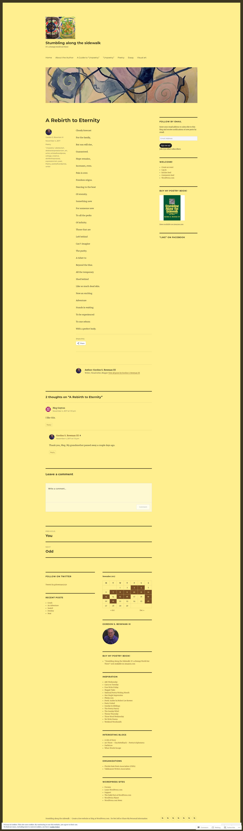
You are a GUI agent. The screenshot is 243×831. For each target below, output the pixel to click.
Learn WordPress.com (113, 790)
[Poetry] (183, 818)
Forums (108, 787)
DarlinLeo (109, 745)
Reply (49, 425)
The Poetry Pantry (112, 709)
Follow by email (170, 121)
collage (49, 156)
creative (55, 156)
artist (48, 153)
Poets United (110, 703)
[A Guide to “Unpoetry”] (173, 818)
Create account (167, 167)
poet (60, 161)
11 (141, 592)
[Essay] (189, 818)
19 (148, 597)
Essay (131, 57)
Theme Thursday (111, 714)
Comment (143, 507)
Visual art (141, 57)
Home (49, 57)
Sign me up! (165, 145)
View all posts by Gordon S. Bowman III (124, 373)
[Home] (162, 818)
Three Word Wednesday (114, 717)
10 (134, 592)
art (66, 151)
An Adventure (53, 605)
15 (120, 597)
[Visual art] (194, 818)
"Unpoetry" (50, 148)
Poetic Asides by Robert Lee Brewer (119, 701)
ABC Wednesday (111, 682)
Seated (50, 608)
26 (148, 601)
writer (48, 166)
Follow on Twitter (58, 576)
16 (127, 597)
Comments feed (167, 175)
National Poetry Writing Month (117, 693)
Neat (49, 613)
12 (148, 592)
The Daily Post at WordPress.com (118, 795)
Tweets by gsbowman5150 (56, 585)
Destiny (51, 611)
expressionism (51, 161)
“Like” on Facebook (172, 237)
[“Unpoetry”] (178, 818)
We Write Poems (111, 719)
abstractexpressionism (55, 151)
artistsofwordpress (57, 153)
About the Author (64, 57)
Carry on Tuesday (111, 685)
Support (108, 792)
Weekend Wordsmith (113, 722)
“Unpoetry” (108, 57)
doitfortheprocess (53, 158)
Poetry (121, 57)
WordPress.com (167, 178)
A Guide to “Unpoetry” (88, 57)
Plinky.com (109, 698)
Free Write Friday (111, 687)
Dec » (142, 610)
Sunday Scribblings (112, 706)
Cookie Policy (55, 827)
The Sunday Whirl (112, 711)
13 (106, 597)
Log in (164, 170)
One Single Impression (114, 695)
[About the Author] (168, 818)
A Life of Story (110, 740)
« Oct (112, 610)
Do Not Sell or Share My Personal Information (129, 818)
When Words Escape (113, 748)
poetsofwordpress (59, 164)
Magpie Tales (110, 690)
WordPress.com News (113, 800)
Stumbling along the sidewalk (73, 43)
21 (113, 601)
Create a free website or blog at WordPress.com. (91, 818)
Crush (50, 603)
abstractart (59, 148)
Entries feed (166, 173)
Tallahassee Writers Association (117, 769)
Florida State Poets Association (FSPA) (120, 766)
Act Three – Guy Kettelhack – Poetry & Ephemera (124, 743)
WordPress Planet (112, 798)
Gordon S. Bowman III (54, 137)
